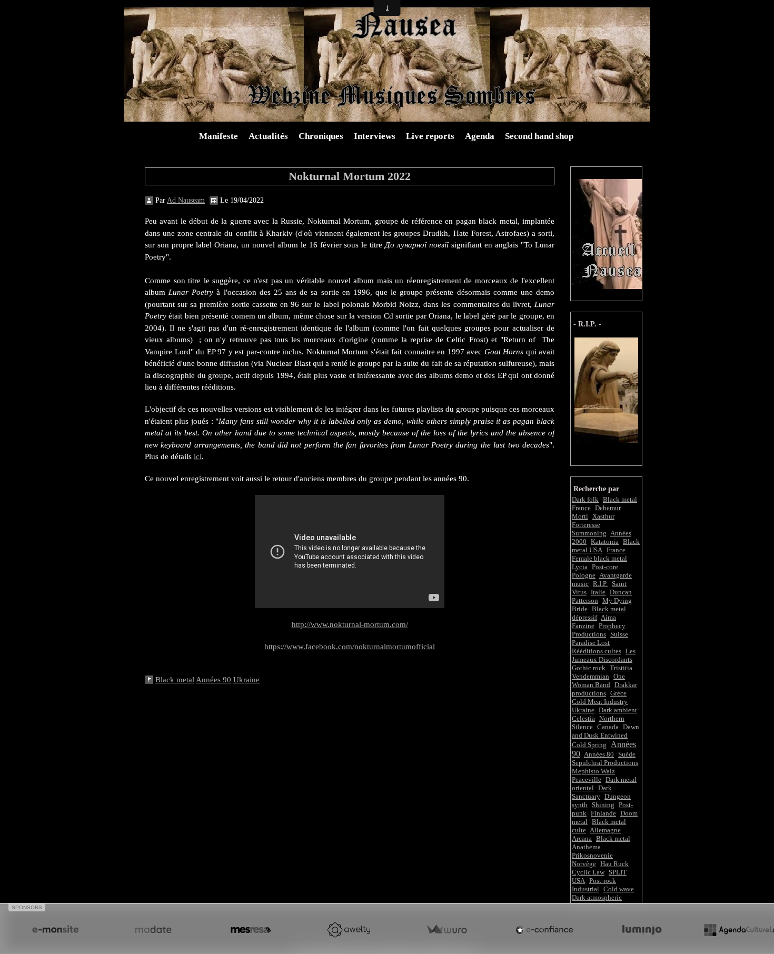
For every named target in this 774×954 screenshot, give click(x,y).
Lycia (580, 567)
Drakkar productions (604, 689)
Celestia (583, 718)
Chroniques (321, 136)
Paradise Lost (591, 643)
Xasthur (603, 516)
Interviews (374, 136)
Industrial (585, 889)
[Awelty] (348, 930)
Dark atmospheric (597, 897)
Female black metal (599, 558)
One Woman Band (598, 680)
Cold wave (618, 889)
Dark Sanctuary (592, 792)
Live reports (430, 136)
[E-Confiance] (544, 930)
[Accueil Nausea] (608, 233)
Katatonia (605, 541)
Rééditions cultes (596, 651)
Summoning (589, 533)
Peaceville (586, 779)
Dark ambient (618, 710)
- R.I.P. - (587, 324)
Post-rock (602, 881)
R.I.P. (600, 584)
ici (198, 456)
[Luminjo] (641, 930)
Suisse (619, 634)
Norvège (584, 864)
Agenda (479, 136)
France (616, 550)
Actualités (268, 136)
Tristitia (621, 668)
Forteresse (586, 525)
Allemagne (605, 830)
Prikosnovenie (592, 855)
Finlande (603, 813)
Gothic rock (589, 668)
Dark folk (585, 499)
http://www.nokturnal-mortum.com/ (350, 624)
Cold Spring (589, 745)
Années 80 (599, 754)
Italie (598, 592)
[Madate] (153, 930)
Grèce (618, 693)
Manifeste (218, 136)
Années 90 (213, 679)
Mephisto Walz (593, 771)
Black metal (613, 838)
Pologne (584, 575)
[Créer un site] (55, 930)
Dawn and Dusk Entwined (605, 731)
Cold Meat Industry (600, 701)
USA (578, 881)
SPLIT (618, 872)
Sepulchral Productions (605, 763)
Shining (603, 805)
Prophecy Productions (599, 630)
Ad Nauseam (186, 200)
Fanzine (583, 626)
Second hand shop (539, 136)
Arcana (582, 838)
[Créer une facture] (446, 930)
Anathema (586, 847)
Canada (608, 727)
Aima (608, 617)
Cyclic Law (588, 872)
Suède (627, 754)
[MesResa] (250, 930)
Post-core (605, 567)
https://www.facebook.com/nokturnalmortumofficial (349, 646)
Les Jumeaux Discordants (604, 655)
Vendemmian (590, 676)
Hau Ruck (614, 864)
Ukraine (583, 710)
